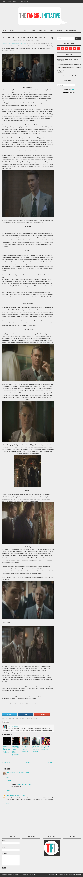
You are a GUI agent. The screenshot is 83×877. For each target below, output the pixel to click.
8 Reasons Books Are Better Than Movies (68, 76)
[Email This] (3, 722)
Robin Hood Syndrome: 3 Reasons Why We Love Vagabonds (6, 749)
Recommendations (71, 30)
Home (4, 1)
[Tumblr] (74, 48)
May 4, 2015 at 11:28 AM (24, 784)
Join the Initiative (24, 1)
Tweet (10, 714)
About (9, 1)
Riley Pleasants (10, 772)
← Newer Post (6, 762)
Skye (7, 795)
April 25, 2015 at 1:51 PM (22, 772)
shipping (35, 718)
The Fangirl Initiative (17, 875)
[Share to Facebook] (8, 722)
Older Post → (49, 762)
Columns (59, 30)
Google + (42, 714)
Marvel (24, 718)
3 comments (39, 40)
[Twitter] (58, 48)
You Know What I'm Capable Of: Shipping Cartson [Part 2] (28, 37)
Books (34, 30)
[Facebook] (62, 48)
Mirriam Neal (30, 718)
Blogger (72, 89)
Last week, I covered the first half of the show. (14, 43)
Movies (26, 30)
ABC (4, 718)
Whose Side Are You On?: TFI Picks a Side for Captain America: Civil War (15, 751)
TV (19, 30)
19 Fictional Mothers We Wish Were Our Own (69, 64)
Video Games (42, 30)
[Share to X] (6, 722)
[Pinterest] (70, 48)
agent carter (8, 718)
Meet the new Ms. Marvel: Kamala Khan (45, 748)
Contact (15, 1)
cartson (13, 718)
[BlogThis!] (5, 722)
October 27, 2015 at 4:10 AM (17, 795)
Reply (7, 777)
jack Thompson (19, 718)
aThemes (56, 875)
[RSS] (78, 48)
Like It (26, 714)
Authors (12, 30)
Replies (10, 780)
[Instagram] (66, 48)
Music (52, 30)
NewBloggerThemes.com (75, 875)
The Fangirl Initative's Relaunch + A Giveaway (69, 67)
